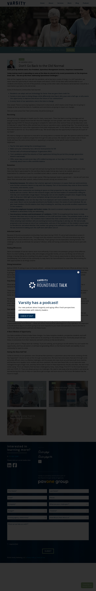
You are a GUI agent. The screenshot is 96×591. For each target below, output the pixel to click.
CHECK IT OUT (27, 316)
